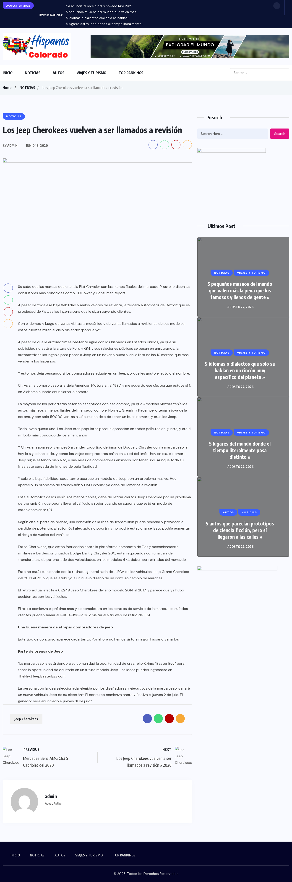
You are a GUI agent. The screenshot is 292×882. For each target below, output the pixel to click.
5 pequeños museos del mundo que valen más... (102, 12)
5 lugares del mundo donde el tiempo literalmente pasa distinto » (240, 450)
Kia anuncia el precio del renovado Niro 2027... (100, 6)
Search (279, 133)
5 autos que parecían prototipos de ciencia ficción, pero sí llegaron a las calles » (240, 530)
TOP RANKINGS (131, 73)
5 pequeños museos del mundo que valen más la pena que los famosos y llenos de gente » (240, 290)
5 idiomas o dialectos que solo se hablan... (98, 18)
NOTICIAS (32, 73)
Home (7, 87)
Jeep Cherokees (26, 719)
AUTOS (58, 73)
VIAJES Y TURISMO (91, 73)
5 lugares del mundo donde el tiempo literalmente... (104, 24)
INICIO (8, 73)
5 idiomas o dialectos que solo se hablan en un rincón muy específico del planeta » (240, 370)
